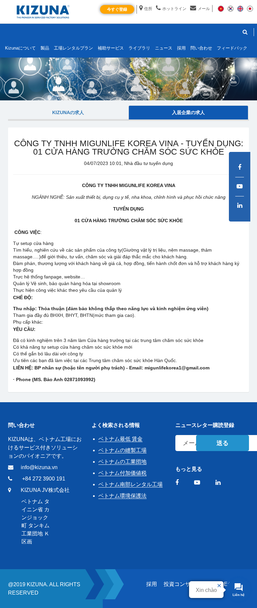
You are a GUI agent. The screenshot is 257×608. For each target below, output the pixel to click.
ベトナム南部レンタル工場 (130, 484)
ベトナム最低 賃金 (120, 439)
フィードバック (232, 48)
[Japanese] (250, 8)
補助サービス (111, 48)
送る (223, 443)
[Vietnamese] (221, 8)
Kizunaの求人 (68, 112)
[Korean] (231, 8)
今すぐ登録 (117, 9)
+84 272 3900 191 (43, 479)
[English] (240, 8)
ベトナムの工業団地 (122, 461)
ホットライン (174, 8)
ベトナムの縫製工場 (122, 450)
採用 (151, 584)
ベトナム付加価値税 (122, 473)
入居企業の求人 (188, 112)
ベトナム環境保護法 (122, 496)
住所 (148, 8)
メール (204, 8)
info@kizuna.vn (39, 467)
